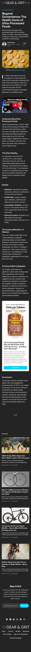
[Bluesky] (14, 619)
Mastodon (26, 631)
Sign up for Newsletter (21, 634)
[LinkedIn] (10, 619)
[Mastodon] (21, 619)
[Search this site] (25, 2)
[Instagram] (24, 619)
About (4, 631)
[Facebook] (7, 619)
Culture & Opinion (8, 10)
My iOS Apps (7, 634)
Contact (10, 631)
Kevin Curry (11, 42)
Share (25, 44)
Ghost (19, 638)
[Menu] (28, 2)
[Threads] (17, 619)
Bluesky (18, 631)
